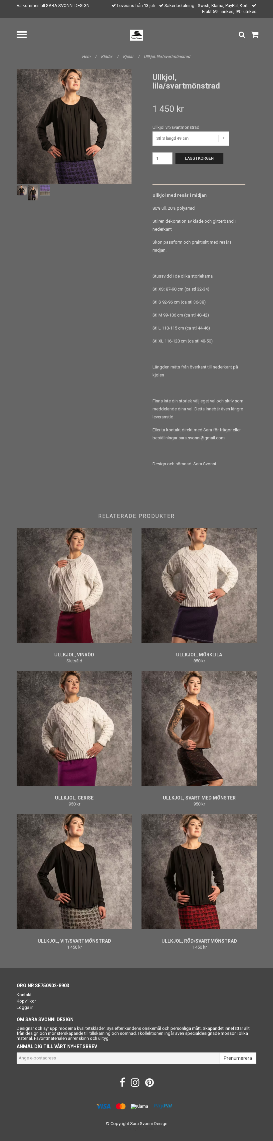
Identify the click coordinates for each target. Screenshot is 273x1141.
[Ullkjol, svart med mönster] (199, 728)
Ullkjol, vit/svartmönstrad (74, 941)
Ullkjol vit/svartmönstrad (175, 127)
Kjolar (131, 56)
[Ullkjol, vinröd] (74, 585)
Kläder (110, 56)
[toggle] (25, 35)
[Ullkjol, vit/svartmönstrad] (74, 871)
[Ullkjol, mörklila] (199, 585)
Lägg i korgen (199, 158)
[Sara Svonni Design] (136, 34)
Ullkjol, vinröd (74, 654)
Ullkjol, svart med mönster (199, 797)
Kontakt (24, 994)
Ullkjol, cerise (74, 797)
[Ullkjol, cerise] (74, 728)
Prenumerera (238, 1058)
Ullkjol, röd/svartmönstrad (199, 941)
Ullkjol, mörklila (199, 654)
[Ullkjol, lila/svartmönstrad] (74, 126)
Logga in (25, 1007)
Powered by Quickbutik (137, 1129)
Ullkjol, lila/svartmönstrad (167, 56)
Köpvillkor (26, 1001)
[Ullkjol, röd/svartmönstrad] (199, 871)
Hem (89, 56)
